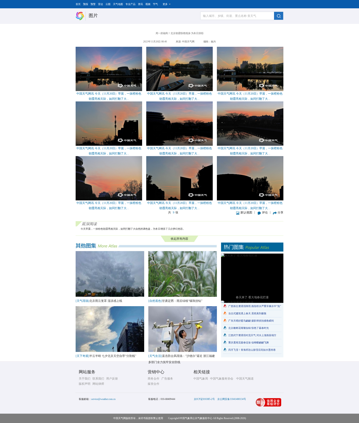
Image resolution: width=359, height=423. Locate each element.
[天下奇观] (82, 356)
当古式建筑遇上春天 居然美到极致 (247, 313)
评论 (265, 212)
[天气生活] (155, 356)
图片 (93, 15)
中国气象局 (200, 378)
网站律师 (98, 383)
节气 (155, 4)
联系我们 (98, 378)
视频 (147, 4)
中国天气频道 (245, 378)
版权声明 (84, 383)
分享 (280, 212)
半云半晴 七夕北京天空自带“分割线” (112, 356)
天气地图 (118, 4)
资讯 (140, 4)
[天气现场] (82, 300)
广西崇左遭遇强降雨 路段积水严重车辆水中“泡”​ (254, 306)
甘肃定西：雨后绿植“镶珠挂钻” (182, 300)
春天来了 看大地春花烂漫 (252, 297)
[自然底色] (155, 300)
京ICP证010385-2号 (204, 399)
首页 (78, 4)
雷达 (100, 4)
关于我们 (84, 378)
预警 (93, 4)
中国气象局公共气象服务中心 (196, 418)
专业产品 (130, 4)
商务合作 (153, 378)
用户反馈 (112, 378)
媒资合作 (153, 383)
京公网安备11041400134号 (231, 399)
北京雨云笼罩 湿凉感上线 (105, 300)
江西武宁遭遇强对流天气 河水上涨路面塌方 (252, 335)
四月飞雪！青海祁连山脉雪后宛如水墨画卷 (252, 349)
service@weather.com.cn (103, 399)
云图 (108, 4)
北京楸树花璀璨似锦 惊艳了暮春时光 (248, 328)
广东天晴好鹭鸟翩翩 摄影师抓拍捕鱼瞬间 (251, 320)
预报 (85, 4)
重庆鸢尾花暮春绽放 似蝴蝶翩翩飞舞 (248, 342)
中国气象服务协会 (221, 378)
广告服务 (167, 378)
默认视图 (246, 212)
